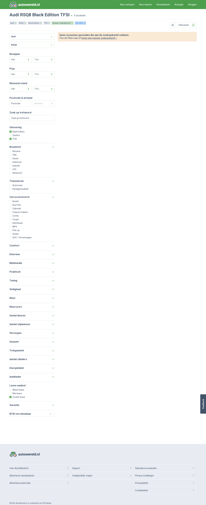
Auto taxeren (145, 4)
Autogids (178, 4)
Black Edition (45, 14)
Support (76, 468)
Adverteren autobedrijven (22, 475)
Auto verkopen (127, 4)
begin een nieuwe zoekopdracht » (99, 38)
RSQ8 (25, 14)
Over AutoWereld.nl (19, 468)
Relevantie (184, 25)
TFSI (65, 14)
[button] (203, 404)
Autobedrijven (163, 4)
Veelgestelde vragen (82, 475)
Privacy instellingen (144, 475)
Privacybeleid (141, 483)
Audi (14, 14)
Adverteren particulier (20, 483)
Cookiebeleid (141, 490)
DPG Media (46, 503)
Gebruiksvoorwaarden (146, 468)
